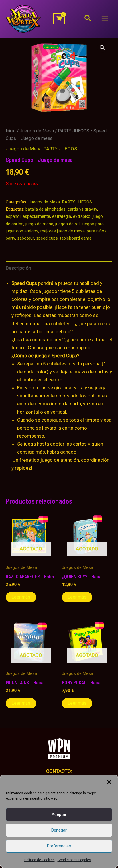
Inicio (11, 131)
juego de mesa (39, 223)
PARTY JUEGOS (73, 131)
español (13, 216)
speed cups (47, 238)
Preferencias (59, 846)
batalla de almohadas (45, 209)
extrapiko (82, 216)
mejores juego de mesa (62, 231)
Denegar (59, 830)
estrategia (61, 216)
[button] (109, 782)
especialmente (36, 216)
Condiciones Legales (74, 860)
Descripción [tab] (18, 268)
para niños (97, 231)
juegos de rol (67, 223)
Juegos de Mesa (37, 131)
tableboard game (76, 238)
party (10, 238)
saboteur (25, 238)
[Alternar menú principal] (104, 18)
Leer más (20, 597)
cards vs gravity (82, 209)
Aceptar (59, 814)
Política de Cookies (39, 860)
